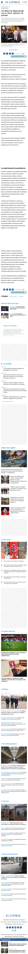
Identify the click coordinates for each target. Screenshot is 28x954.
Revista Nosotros (14, 919)
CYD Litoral (3, 922)
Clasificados (22, 919)
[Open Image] (3, 28)
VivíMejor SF (24, 922)
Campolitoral (6, 919)
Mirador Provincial (16, 922)
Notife (14, 924)
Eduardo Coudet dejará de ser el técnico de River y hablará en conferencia (14, 397)
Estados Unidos (13, 296)
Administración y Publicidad (11, 936)
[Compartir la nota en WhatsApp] (10, 54)
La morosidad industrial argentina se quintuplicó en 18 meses (13, 368)
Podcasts (9, 922)
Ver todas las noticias (7, 401)
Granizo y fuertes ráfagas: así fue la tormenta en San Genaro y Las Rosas (13, 382)
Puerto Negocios (9, 924)
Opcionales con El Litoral (15, 938)
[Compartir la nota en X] (7, 54)
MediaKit (24, 938)
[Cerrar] (25, 56)
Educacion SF (20, 924)
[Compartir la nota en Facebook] (4, 54)
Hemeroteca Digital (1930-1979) (8, 934)
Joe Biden (20, 296)
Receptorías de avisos (22, 934)
